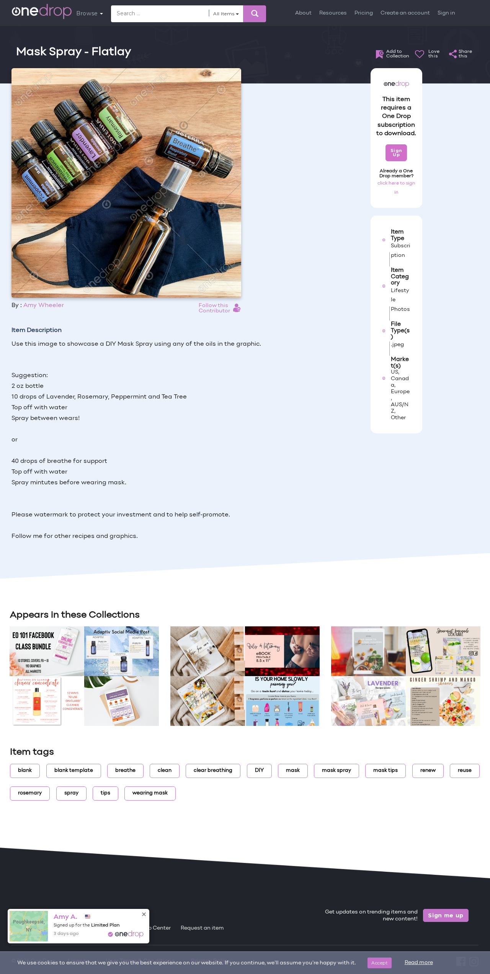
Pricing (363, 13)
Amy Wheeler (43, 305)
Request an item (202, 928)
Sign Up (396, 152)
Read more (419, 962)
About (303, 13)
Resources (333, 13)
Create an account (405, 13)
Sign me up (446, 915)
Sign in (446, 13)
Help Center (155, 928)
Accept (379, 963)
